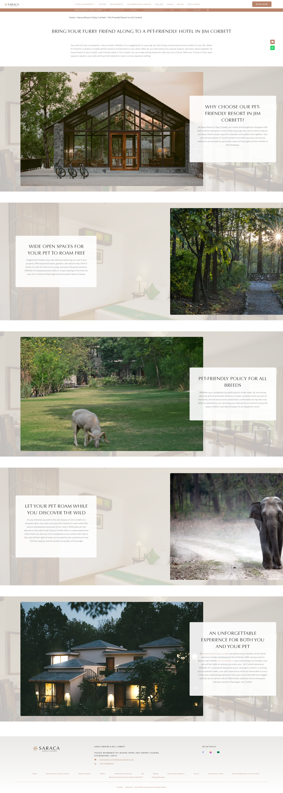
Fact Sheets (193, 4)
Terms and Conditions (176, 774)
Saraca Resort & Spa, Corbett (89, 10)
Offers (102, 4)
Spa (172, 10)
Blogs (180, 4)
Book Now (262, 4)
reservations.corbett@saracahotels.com (116, 760)
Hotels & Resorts (84, 4)
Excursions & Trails (215, 774)
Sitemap (120, 787)
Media (170, 4)
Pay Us (196, 774)
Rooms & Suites (117, 10)
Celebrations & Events (139, 4)
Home (72, 17)
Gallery (159, 4)
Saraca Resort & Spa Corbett (215, 653)
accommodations (225, 660)
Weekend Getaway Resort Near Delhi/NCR (126, 777)
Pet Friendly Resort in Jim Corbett (246, 774)
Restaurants (116, 4)
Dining (133, 10)
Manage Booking (158, 777)
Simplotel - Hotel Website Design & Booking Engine (145, 787)
